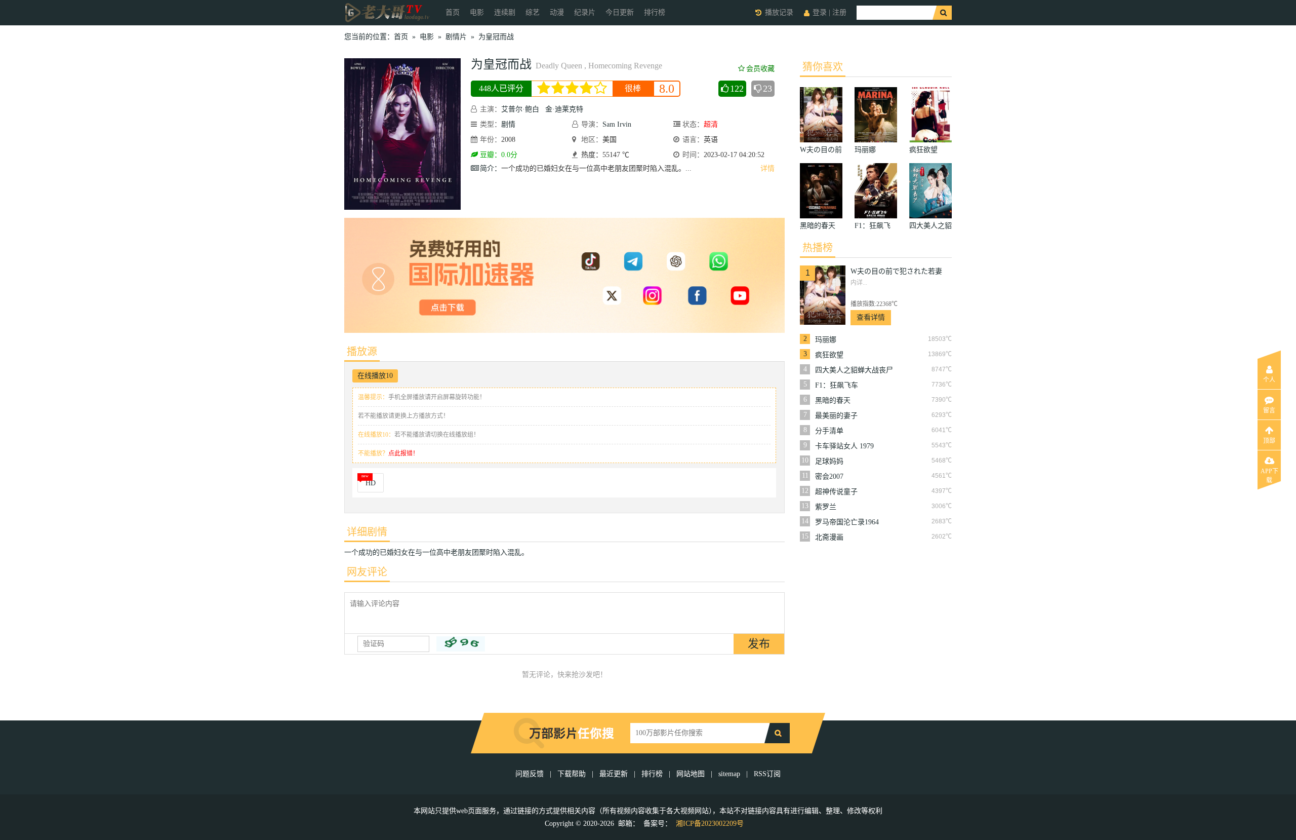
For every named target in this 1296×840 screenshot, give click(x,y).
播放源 (362, 351)
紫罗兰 (825, 507)
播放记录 (779, 12)
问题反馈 (530, 774)
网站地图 (690, 774)
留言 (1269, 410)
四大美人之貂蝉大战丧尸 (854, 370)
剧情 (508, 124)
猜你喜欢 (822, 66)
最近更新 (613, 774)
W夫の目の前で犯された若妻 (896, 271)
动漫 (557, 12)
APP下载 (1269, 474)
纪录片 (584, 12)
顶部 (1269, 440)
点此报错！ (403, 453)
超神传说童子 (836, 491)
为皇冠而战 (496, 37)
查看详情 (871, 317)
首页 (453, 12)
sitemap (729, 774)
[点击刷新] (460, 644)
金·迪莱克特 (564, 109)
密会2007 (829, 476)
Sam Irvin (616, 124)
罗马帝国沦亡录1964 (847, 522)
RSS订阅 (767, 774)
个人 (1269, 380)
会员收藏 (760, 68)
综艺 (532, 12)
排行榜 (654, 12)
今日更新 (619, 12)
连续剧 (504, 12)
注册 (839, 12)
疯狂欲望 (829, 355)
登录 (820, 12)
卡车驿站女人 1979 (844, 446)
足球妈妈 (829, 461)
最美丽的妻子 (836, 415)
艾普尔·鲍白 (520, 109)
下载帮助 (571, 774)
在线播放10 (375, 375)
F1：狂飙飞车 (836, 385)
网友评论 (367, 572)
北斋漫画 (829, 537)
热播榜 (817, 247)
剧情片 (456, 37)
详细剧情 (367, 532)
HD (371, 483)
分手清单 (829, 431)
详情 (767, 168)
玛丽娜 (825, 339)
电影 (477, 12)
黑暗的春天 (832, 400)
